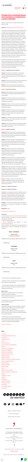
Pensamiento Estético (5, 381)
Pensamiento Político (5, 382)
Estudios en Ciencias (5, 357)
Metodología (4, 379)
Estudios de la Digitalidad (6, 350)
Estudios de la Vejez (5, 355)
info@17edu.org (14, 451)
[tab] (14, 242)
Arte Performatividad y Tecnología (8, 335)
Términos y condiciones (6, 324)
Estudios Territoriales (5, 364)
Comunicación (4, 337)
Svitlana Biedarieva (10, 27)
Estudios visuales (4, 366)
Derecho (3, 341)
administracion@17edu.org (7, 223)
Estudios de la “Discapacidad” (7, 348)
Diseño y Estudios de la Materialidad (8, 344)
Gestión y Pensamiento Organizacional (9, 372)
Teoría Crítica (4, 388)
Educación (3, 346)
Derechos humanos (5, 343)
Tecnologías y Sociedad (6, 386)
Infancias (3, 373)
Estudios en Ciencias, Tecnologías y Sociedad (10, 359)
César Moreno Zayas (19, 27)
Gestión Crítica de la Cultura (7, 370)
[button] (24, 5)
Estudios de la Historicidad (6, 352)
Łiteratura (3, 377)
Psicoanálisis (4, 384)
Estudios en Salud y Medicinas (7, 361)
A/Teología (3, 334)
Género (3, 368)
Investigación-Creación (6, 375)
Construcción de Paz (5, 339)
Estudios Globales (5, 362)
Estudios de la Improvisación (7, 353)
